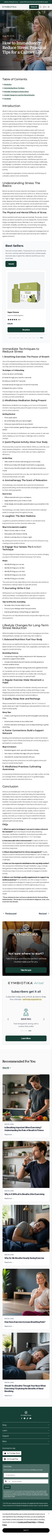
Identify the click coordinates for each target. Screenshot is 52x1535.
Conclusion (7, 98)
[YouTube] (30, 1418)
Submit (7, 1487)
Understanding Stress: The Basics (14, 88)
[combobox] (7, 1481)
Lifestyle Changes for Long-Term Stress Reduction (19, 95)
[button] (43, 1019)
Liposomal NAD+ (14, 312)
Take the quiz (26, 970)
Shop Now (26, 330)
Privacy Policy (7, 1496)
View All (11, 264)
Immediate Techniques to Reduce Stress (16, 91)
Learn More (26, 1038)
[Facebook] (22, 1418)
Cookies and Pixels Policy (27, 1522)
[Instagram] (25, 1418)
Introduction (7, 84)
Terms (13, 1496)
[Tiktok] (27, 1418)
